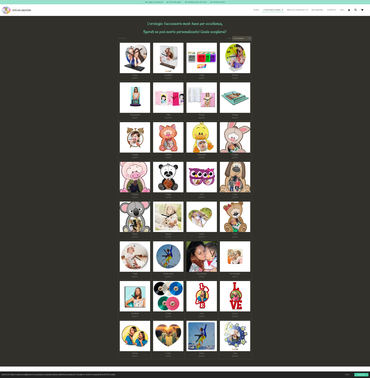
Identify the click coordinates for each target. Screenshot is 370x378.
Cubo (201, 75)
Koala (135, 234)
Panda (168, 194)
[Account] (349, 10)
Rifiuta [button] (347, 375)
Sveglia (135, 155)
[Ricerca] (355, 10)
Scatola (235, 115)
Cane (235, 194)
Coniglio (235, 155)
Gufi (202, 194)
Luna (235, 353)
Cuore (135, 75)
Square (168, 234)
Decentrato (201, 274)
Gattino (168, 155)
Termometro (135, 115)
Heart (201, 234)
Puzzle (202, 115)
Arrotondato (235, 274)
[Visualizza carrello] (362, 10)
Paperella (202, 155)
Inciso (201, 353)
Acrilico (235, 75)
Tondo (134, 274)
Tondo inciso (168, 274)
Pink (168, 115)
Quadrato (168, 75)
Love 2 (235, 313)
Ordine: (228, 38)
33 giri (168, 313)
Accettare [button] (361, 375)
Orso (235, 234)
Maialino (135, 194)
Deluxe (135, 353)
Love (202, 313)
